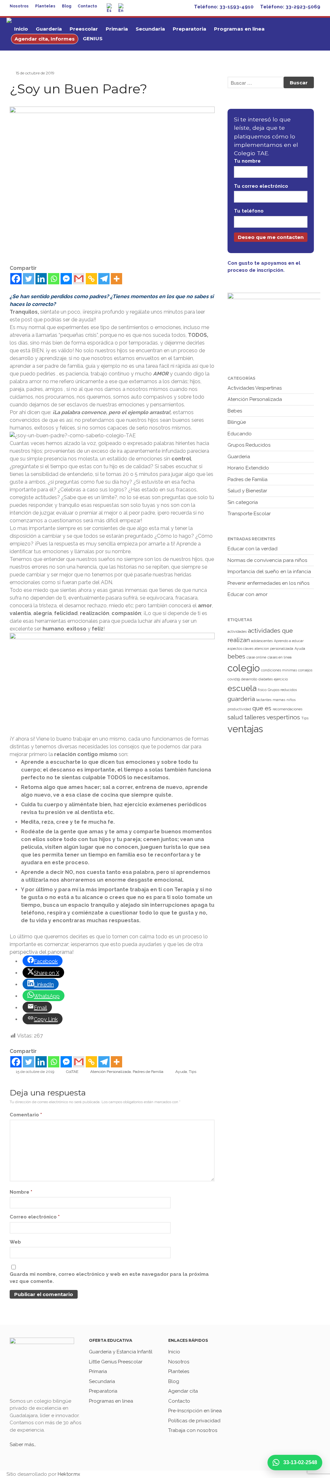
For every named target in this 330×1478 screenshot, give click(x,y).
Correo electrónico (35, 1217)
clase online (256, 657)
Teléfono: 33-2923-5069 (290, 7)
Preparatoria (189, 29)
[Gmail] (78, 278)
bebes (236, 656)
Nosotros (19, 6)
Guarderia (239, 457)
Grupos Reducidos (249, 445)
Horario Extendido (248, 468)
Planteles (45, 6)
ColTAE (72, 1071)
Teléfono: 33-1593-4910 (224, 7)
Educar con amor (247, 594)
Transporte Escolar (249, 513)
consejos (305, 670)
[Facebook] (16, 278)
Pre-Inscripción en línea (195, 1411)
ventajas (245, 728)
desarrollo (249, 679)
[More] (116, 278)
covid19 (234, 679)
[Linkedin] (41, 278)
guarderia (241, 698)
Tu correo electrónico (261, 186)
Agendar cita (183, 1391)
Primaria (117, 29)
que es (261, 708)
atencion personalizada (274, 648)
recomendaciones (287, 709)
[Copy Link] (91, 278)
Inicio (21, 29)
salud (235, 717)
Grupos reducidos (282, 690)
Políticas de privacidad (194, 1421)
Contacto (87, 6)
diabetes (265, 679)
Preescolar (84, 29)
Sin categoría (243, 502)
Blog (66, 6)
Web (15, 1242)
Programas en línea (239, 29)
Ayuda (181, 1071)
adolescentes (262, 641)
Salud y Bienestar (247, 491)
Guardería (49, 29)
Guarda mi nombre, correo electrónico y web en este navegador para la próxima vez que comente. (109, 1277)
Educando (240, 434)
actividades (237, 631)
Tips (192, 1071)
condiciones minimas (279, 670)
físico (262, 690)
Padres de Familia (148, 1071)
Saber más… (23, 1444)
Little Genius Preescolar (115, 1362)
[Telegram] (104, 278)
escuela (242, 688)
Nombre (21, 1192)
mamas (279, 700)
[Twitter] (28, 278)
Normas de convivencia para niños (267, 560)
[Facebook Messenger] (66, 278)
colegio (244, 668)
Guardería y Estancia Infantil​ (120, 1352)
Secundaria (150, 29)
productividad (239, 709)
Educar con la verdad (252, 549)
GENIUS (92, 38)
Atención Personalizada (110, 1071)
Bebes (235, 411)
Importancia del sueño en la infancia (269, 571)
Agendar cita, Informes (45, 39)
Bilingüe (237, 422)
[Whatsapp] (53, 278)
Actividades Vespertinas (255, 388)
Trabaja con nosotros (192, 1430)
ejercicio (281, 679)
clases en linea (279, 657)
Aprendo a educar (289, 641)
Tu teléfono (249, 211)
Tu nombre (247, 161)
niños (291, 700)
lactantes (263, 700)
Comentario (26, 1115)
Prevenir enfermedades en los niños (268, 583)
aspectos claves (240, 648)
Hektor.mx (69, 1474)
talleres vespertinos (272, 717)
